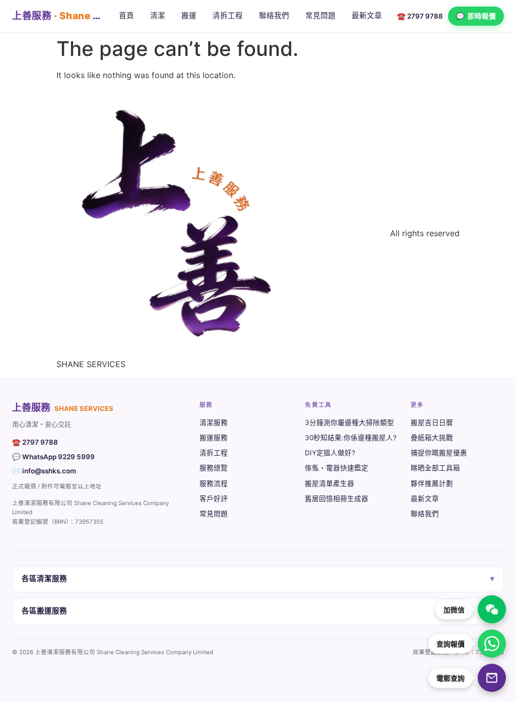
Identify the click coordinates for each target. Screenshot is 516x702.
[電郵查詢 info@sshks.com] (492, 678)
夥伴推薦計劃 (432, 483)
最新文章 (367, 15)
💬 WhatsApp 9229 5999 (53, 457)
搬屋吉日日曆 (432, 422)
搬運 (189, 15)
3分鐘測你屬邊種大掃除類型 (349, 422)
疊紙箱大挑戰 (432, 438)
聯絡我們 (274, 15)
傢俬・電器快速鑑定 (336, 468)
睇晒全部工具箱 (435, 468)
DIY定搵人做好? (330, 453)
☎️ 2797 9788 (420, 16)
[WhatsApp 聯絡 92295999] (492, 643)
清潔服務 (214, 422)
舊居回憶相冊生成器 (336, 499)
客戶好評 (214, 499)
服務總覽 (214, 468)
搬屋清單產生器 (329, 483)
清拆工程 (228, 15)
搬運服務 (214, 438)
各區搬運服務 (258, 610)
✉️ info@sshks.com (44, 471)
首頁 (126, 15)
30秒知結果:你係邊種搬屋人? (351, 438)
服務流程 (214, 483)
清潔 (157, 15)
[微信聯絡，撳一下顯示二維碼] (492, 609)
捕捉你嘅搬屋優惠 (439, 453)
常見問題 (320, 15)
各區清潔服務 (258, 578)
